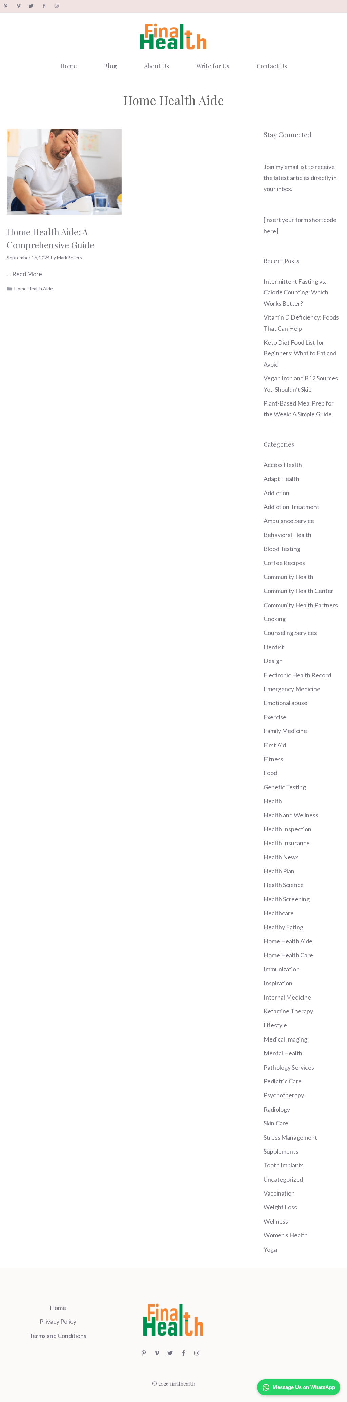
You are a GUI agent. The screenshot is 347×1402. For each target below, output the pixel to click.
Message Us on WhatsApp (304, 1387)
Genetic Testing (285, 787)
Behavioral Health (287, 535)
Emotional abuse (285, 702)
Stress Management (290, 1137)
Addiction (276, 493)
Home (68, 66)
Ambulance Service (289, 520)
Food (270, 772)
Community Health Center (298, 590)
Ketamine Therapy (288, 1011)
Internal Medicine (287, 997)
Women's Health (286, 1235)
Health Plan (279, 871)
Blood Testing (282, 548)
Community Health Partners (301, 605)
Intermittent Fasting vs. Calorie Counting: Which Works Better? (296, 292)
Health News (281, 857)
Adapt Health (281, 478)
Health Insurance (287, 843)
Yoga (270, 1249)
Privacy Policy (58, 1321)
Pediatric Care (283, 1081)
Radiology (277, 1109)
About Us (156, 66)
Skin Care (276, 1123)
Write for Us (212, 66)
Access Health (283, 464)
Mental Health (283, 1053)
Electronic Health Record (297, 675)
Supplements (281, 1151)
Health (273, 801)
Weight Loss (280, 1207)
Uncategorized (283, 1179)
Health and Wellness (291, 815)
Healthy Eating (283, 927)
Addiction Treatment (291, 506)
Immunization (282, 969)
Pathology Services (289, 1067)
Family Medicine (285, 731)
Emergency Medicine (292, 689)
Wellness (276, 1221)
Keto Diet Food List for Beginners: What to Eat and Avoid (300, 353)
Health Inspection (287, 829)
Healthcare (279, 913)
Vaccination (279, 1193)
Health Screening (287, 899)
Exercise (275, 717)
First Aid (275, 745)
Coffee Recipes (284, 562)
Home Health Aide (33, 288)
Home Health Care (288, 955)
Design (273, 660)
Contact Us (272, 66)
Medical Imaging (285, 1039)
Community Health (288, 576)
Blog (110, 66)
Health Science (284, 885)
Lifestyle (275, 1025)
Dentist (274, 647)
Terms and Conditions (57, 1335)
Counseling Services (290, 632)
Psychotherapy (284, 1095)
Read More (27, 274)
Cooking (275, 618)
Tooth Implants (284, 1165)
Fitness (273, 759)
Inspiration (278, 983)
